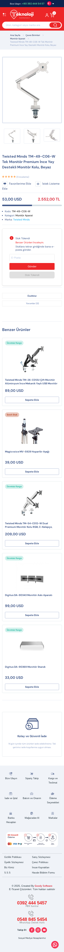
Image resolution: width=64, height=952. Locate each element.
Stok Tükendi (32, 275)
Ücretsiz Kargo (14, 343)
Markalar (53, 818)
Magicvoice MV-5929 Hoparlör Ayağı (27, 451)
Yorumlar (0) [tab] (32, 303)
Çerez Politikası (40, 862)
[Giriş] (47, 16)
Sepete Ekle (32, 399)
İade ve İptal (11, 798)
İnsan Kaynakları (40, 867)
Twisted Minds (21, 219)
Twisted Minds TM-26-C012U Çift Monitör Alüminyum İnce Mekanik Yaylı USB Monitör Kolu (31, 382)
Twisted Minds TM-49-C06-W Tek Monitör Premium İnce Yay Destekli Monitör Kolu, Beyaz (33, 43)
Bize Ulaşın (11, 778)
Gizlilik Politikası (13, 857)
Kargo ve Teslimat (53, 780)
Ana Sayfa (15, 35)
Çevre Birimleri (33, 35)
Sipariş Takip (32, 778)
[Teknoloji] (21, 15)
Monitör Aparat (17, 38)
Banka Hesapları (11, 820)
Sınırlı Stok (12, 414)
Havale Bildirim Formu (43, 872)
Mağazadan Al (32, 818)
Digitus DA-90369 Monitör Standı (25, 666)
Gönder (32, 266)
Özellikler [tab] (32, 295)
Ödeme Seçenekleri (53, 800)
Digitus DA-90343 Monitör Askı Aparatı (28, 595)
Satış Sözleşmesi (41, 857)
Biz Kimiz (9, 867)
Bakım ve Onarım (32, 798)
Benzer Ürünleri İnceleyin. (29, 242)
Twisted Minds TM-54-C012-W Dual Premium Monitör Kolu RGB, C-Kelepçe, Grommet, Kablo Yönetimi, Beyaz (28, 525)
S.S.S (7, 872)
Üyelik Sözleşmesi (13, 862)
